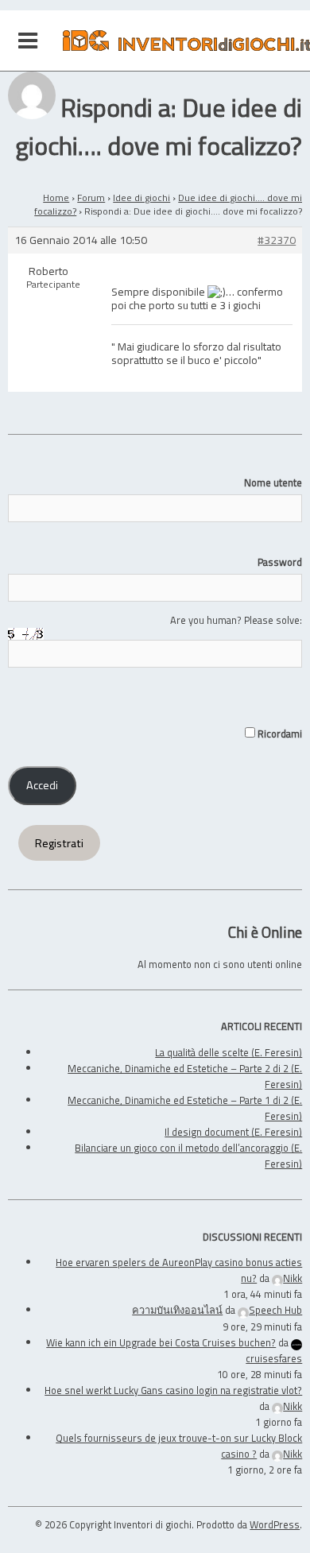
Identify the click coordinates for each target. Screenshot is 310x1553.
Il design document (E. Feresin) (233, 1132)
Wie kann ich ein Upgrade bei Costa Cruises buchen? (161, 1342)
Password (280, 562)
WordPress (275, 1524)
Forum (91, 197)
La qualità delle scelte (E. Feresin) (228, 1052)
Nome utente (273, 482)
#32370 (277, 240)
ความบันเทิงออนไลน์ (177, 1310)
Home (56, 197)
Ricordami (278, 734)
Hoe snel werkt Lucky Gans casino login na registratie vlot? (173, 1390)
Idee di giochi (141, 197)
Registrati (59, 843)
